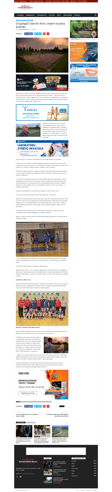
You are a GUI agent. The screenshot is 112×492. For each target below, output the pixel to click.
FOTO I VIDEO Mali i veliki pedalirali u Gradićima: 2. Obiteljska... (59, 471)
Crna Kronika (67, 15)
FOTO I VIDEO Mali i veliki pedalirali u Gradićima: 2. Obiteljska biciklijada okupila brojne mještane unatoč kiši (41, 440)
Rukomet (43, 401)
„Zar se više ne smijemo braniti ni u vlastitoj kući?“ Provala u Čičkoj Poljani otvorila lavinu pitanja (24, 440)
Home (17, 18)
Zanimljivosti (30, 15)
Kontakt (77, 15)
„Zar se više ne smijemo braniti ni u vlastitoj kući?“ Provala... (59, 463)
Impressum (88, 490)
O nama (82, 490)
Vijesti (73, 463)
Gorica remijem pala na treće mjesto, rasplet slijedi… (27, 415)
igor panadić (23, 401)
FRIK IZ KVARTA (56, 1)
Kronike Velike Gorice (24, 29)
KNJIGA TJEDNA (65, 1)
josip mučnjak (31, 401)
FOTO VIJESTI (49, 1)
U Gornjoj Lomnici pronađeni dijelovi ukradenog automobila (57, 415)
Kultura (52, 15)
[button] (95, 15)
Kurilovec (37, 401)
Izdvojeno (20, 15)
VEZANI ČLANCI (20, 422)
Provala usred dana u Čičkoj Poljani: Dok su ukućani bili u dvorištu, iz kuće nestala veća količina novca (59, 440)
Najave (73, 466)
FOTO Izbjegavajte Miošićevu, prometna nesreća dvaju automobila (60, 479)
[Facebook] (17, 477)
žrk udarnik (48, 401)
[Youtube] (20, 477)
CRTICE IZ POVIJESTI (82, 1)
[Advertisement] (68, 7)
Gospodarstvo (42, 15)
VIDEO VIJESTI (73, 1)
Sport (59, 15)
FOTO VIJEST (36, 436)
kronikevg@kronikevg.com (28, 473)
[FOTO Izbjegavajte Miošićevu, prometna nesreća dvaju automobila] (48, 480)
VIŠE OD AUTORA (31, 422)
